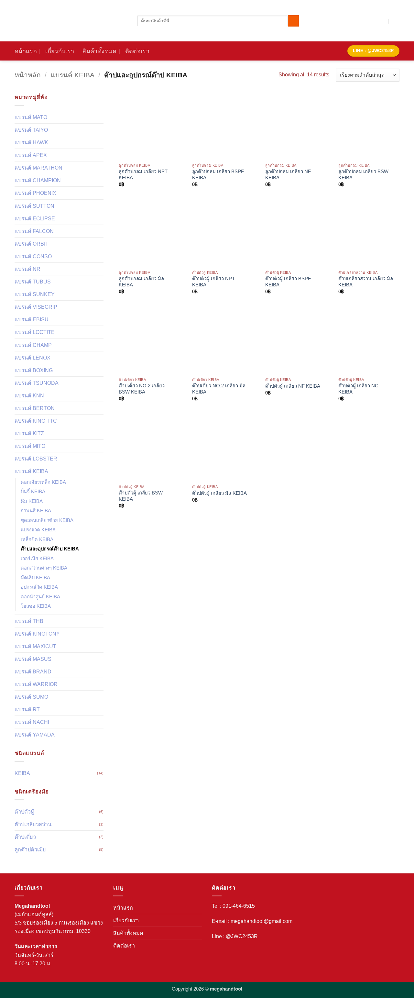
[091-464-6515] (396, 21)
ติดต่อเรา (137, 51)
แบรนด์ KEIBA (72, 75)
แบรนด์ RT (27, 709)
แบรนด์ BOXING (34, 370)
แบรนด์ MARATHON (38, 168)
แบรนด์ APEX (31, 155)
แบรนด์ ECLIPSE (35, 218)
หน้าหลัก (28, 75)
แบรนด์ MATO (31, 117)
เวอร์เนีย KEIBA (37, 558)
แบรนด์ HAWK (31, 142)
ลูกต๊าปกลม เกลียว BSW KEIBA (363, 174)
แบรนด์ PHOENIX (35, 193)
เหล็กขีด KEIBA (37, 539)
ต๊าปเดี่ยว (25, 837)
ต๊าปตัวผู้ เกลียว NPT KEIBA (213, 281)
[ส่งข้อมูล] (293, 20)
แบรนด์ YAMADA (35, 734)
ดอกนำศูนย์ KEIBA (40, 596)
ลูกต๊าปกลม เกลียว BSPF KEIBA (218, 174)
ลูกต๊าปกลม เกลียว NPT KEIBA (143, 174)
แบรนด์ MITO (30, 446)
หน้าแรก (26, 51)
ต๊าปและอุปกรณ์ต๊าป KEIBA (50, 548)
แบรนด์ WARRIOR (36, 684)
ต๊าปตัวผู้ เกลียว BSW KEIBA (141, 496)
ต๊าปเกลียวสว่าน (33, 824)
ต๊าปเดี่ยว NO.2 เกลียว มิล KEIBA (218, 388)
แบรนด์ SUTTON (34, 206)
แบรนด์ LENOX (32, 357)
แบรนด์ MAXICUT (35, 646)
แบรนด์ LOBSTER (36, 458)
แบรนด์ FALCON (34, 231)
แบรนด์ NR (27, 269)
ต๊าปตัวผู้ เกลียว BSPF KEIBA (288, 281)
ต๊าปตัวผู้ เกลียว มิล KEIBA (219, 493)
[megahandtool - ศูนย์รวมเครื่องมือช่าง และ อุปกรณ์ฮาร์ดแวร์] (71, 20)
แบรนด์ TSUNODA (37, 383)
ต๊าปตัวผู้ (24, 812)
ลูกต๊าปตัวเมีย (30, 849)
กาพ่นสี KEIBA (36, 510)
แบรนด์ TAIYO (31, 130)
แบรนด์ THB (29, 621)
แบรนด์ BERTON (35, 408)
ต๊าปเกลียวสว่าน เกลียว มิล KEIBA (365, 281)
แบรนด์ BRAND (33, 671)
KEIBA (22, 773)
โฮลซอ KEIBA (36, 606)
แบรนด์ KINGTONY (37, 634)
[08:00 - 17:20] (381, 21)
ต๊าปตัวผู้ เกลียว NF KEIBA (292, 386)
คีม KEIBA (32, 501)
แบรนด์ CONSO (33, 256)
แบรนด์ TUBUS (33, 281)
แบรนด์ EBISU (32, 319)
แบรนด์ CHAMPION (38, 180)
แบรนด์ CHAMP (33, 345)
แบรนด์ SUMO (31, 697)
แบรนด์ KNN (29, 395)
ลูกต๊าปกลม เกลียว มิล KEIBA (141, 281)
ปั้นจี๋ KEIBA (33, 491)
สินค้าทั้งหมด (99, 51)
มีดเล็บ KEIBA (35, 577)
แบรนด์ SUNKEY (35, 294)
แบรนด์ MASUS (33, 659)
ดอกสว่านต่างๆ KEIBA (44, 568)
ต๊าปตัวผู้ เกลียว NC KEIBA (358, 388)
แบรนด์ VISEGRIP (36, 307)
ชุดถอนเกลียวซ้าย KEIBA (47, 520)
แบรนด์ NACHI (32, 722)
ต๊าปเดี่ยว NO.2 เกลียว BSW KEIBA (142, 388)
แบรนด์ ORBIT (32, 244)
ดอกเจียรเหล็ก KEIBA (43, 482)
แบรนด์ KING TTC (36, 421)
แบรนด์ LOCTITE (35, 332)
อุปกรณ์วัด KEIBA (39, 587)
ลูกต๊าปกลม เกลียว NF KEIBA (288, 174)
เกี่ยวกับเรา (59, 51)
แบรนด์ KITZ (29, 433)
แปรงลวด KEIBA (38, 529)
